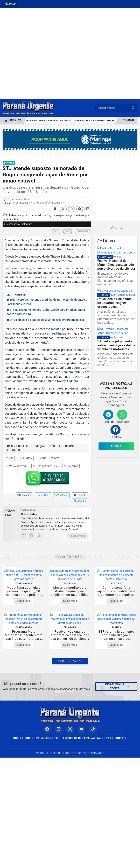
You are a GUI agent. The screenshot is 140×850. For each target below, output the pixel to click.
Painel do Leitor (48, 738)
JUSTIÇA (27, 458)
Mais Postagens (70, 660)
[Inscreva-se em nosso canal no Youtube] (81, 729)
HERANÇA (72, 465)
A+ (67, 231)
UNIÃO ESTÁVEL (17, 465)
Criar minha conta (114, 686)
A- (56, 231)
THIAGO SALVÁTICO (46, 465)
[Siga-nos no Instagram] (58, 729)
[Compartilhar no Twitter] (63, 209)
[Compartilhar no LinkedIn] (88, 209)
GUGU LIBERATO (50, 458)
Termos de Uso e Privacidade (83, 738)
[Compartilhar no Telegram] (79, 209)
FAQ (108, 738)
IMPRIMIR (83, 231)
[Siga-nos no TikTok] (93, 729)
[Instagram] (23, 535)
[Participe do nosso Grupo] (46, 479)
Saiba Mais (78, 535)
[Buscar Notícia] (133, 108)
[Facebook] (31, 535)
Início (17, 738)
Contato (121, 738)
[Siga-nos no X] (70, 729)
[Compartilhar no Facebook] (55, 209)
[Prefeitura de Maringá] (70, 139)
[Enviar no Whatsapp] (71, 209)
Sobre (29, 738)
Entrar (12, 3)
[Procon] (116, 228)
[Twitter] (39, 535)
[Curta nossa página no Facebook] (47, 729)
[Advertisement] (70, 45)
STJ (11, 458)
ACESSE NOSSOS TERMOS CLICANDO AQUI (63, 846)
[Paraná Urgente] (28, 107)
